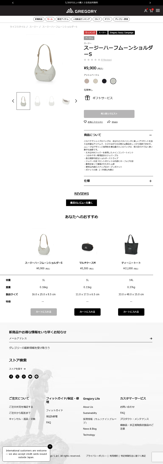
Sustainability (90, 412)
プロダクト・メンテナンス (134, 419)
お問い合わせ (127, 407)
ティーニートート (131, 263)
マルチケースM (87, 263)
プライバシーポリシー (96, 456)
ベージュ (89, 38)
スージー (33, 27)
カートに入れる (43, 312)
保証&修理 (51, 416)
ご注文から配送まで (20, 413)
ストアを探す (15, 369)
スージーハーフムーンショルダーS (43, 263)
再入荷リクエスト (109, 113)
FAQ (48, 422)
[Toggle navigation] (158, 10)
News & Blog (90, 428)
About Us (88, 406)
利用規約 (114, 456)
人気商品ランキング (81, 19)
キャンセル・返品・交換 (22, 419)
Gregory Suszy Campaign (121, 32)
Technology (89, 434)
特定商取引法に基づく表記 (133, 456)
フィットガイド (54, 410)
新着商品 (39, 19)
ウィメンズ (90, 32)
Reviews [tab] (81, 193)
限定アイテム (62, 19)
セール (50, 19)
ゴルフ (97, 19)
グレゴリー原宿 (121, 19)
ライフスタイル (17, 27)
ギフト (107, 19)
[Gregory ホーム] (81, 10)
